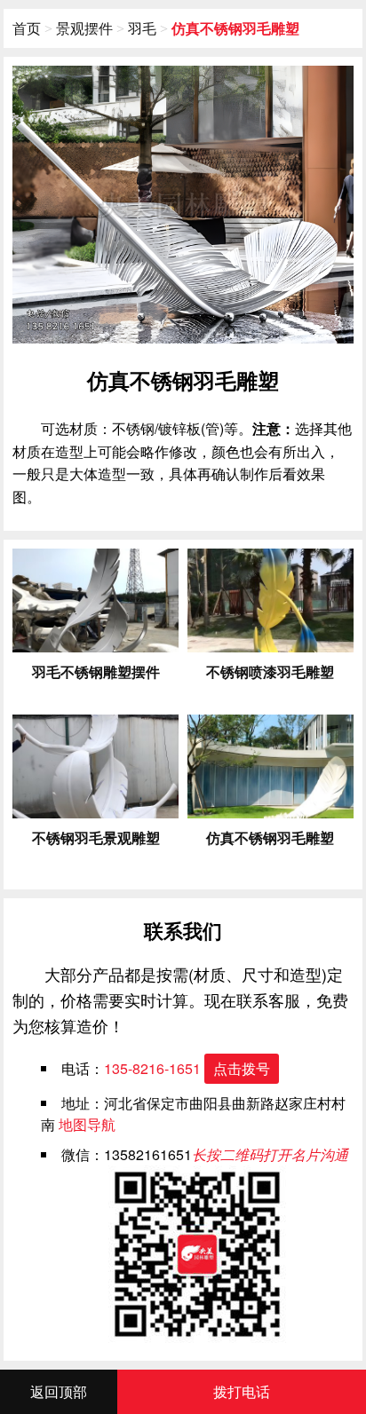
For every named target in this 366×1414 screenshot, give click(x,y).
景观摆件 (84, 28)
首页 (26, 28)
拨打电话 (241, 1391)
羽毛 (142, 28)
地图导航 (87, 1124)
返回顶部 (58, 1391)
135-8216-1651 (187, 1068)
